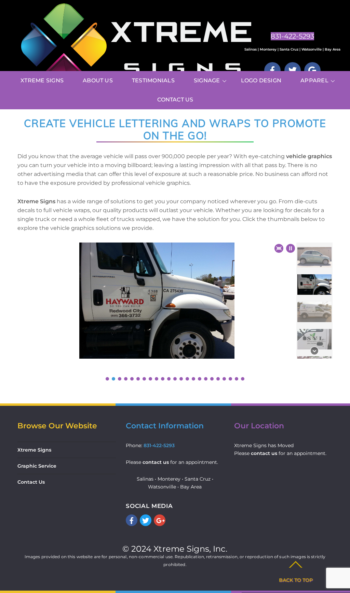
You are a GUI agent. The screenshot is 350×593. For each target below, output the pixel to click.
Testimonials (153, 80)
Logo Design (261, 80)
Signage (207, 80)
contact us (156, 462)
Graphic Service (36, 466)
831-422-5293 (159, 445)
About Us (98, 80)
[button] (290, 248)
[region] (175, 312)
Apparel (314, 80)
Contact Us (175, 99)
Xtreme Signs (42, 80)
